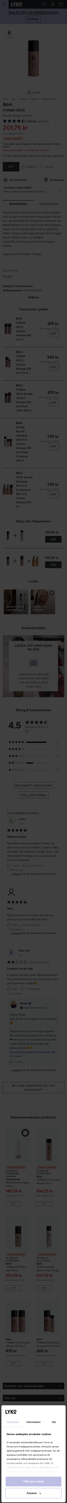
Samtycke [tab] (13, 1422)
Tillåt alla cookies (33, 1481)
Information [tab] (33, 1422)
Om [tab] (54, 1422)
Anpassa (32, 1493)
